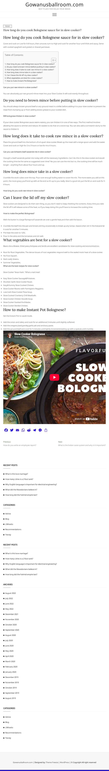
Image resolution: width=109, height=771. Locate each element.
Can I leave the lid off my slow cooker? (22, 75)
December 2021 (11, 614)
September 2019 (12, 693)
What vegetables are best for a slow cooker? (24, 78)
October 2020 (11, 624)
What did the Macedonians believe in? (21, 489)
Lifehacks (9, 524)
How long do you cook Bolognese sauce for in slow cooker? (42, 30)
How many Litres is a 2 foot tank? (19, 479)
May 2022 (9, 609)
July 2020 (9, 640)
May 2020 (9, 651)
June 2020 (9, 645)
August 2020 (10, 635)
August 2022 (10, 593)
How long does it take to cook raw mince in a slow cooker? (30, 69)
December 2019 (11, 677)
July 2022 (9, 598)
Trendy (7, 26)
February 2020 (11, 666)
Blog (7, 519)
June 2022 (9, 603)
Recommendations (13, 529)
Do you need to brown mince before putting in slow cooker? (31, 67)
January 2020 (10, 672)
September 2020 (12, 630)
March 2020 (10, 661)
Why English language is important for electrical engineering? (31, 484)
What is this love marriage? (16, 474)
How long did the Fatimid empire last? (21, 495)
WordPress (64, 762)
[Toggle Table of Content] (52, 60)
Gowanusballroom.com (54, 4)
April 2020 (9, 656)
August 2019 (10, 698)
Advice (8, 513)
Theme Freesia (52, 762)
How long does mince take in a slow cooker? (24, 72)
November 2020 (12, 619)
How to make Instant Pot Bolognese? (21, 81)
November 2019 (12, 682)
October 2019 (11, 687)
